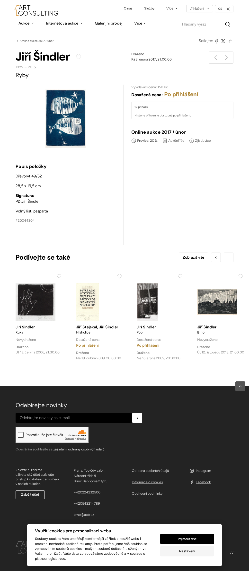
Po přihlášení (181, 94)
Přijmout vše (187, 539)
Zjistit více (203, 141)
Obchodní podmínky (147, 494)
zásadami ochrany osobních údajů (79, 449)
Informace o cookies (147, 482)
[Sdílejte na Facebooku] (216, 41)
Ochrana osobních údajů (150, 471)
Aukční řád (176, 141)
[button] (240, 386)
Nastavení (187, 551)
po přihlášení (181, 115)
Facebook (203, 482)
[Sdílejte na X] (223, 41)
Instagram (203, 471)
